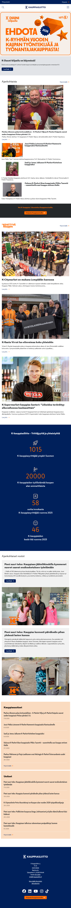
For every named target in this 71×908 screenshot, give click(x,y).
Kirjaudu (64, 2)
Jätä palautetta (35, 883)
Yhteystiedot (6, 2)
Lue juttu (4, 139)
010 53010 (37, 875)
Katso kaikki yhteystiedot (35, 881)
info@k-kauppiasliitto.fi (35, 877)
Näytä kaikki (63, 82)
